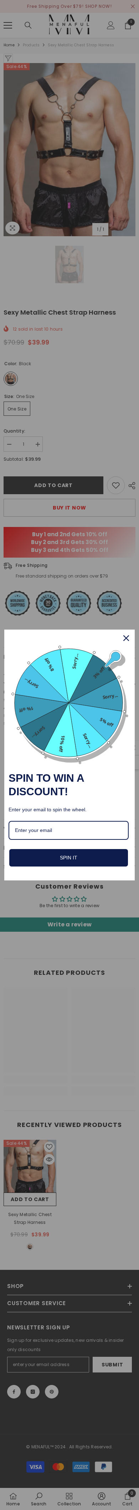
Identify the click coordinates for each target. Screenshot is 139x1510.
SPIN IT (68, 857)
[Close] (126, 638)
